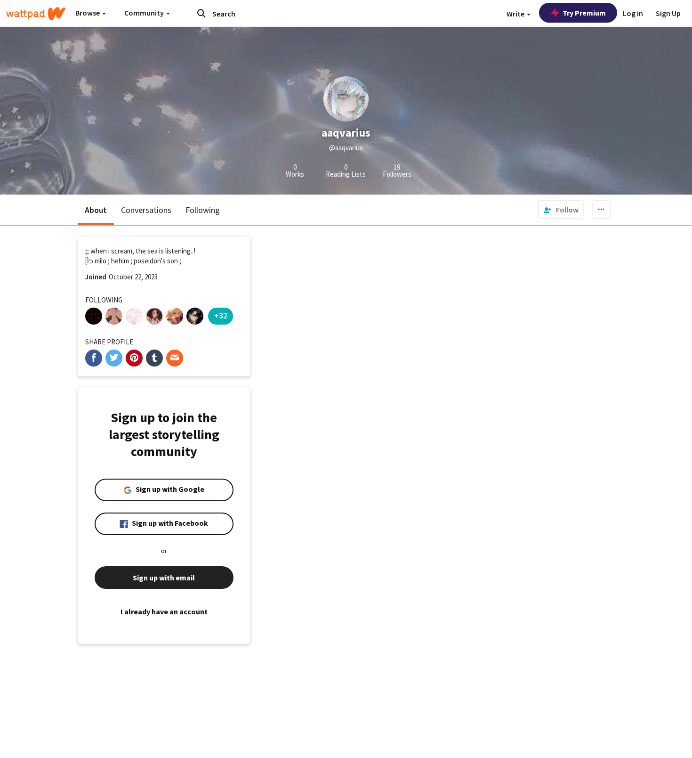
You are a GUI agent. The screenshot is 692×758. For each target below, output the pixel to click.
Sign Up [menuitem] (668, 13)
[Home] (35, 13)
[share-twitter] (113, 358)
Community (144, 12)
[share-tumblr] (154, 358)
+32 (220, 315)
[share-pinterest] (134, 358)
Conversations (146, 209)
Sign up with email (164, 577)
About (96, 209)
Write (516, 13)
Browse (88, 12)
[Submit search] (201, 13)
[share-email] (174, 358)
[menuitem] (561, 209)
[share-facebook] (93, 358)
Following (202, 209)
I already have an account (164, 611)
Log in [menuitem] (633, 13)
